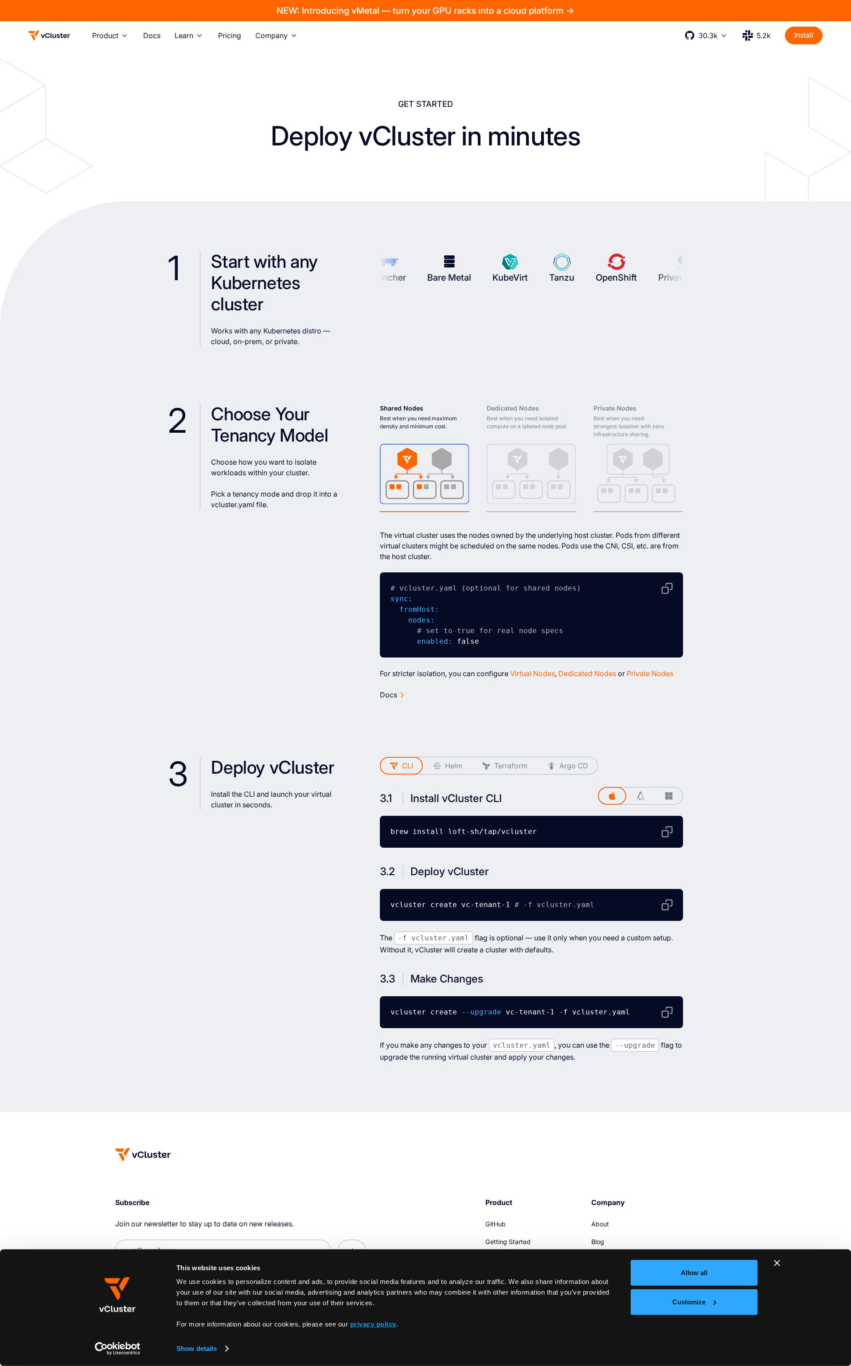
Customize (689, 1301)
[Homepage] (143, 1154)
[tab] (424, 458)
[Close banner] (777, 1263)
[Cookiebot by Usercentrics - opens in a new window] (117, 1348)
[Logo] (49, 35)
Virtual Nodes (532, 673)
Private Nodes (650, 673)
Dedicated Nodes (587, 673)
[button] (110, 35)
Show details (196, 1348)
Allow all (694, 1272)
